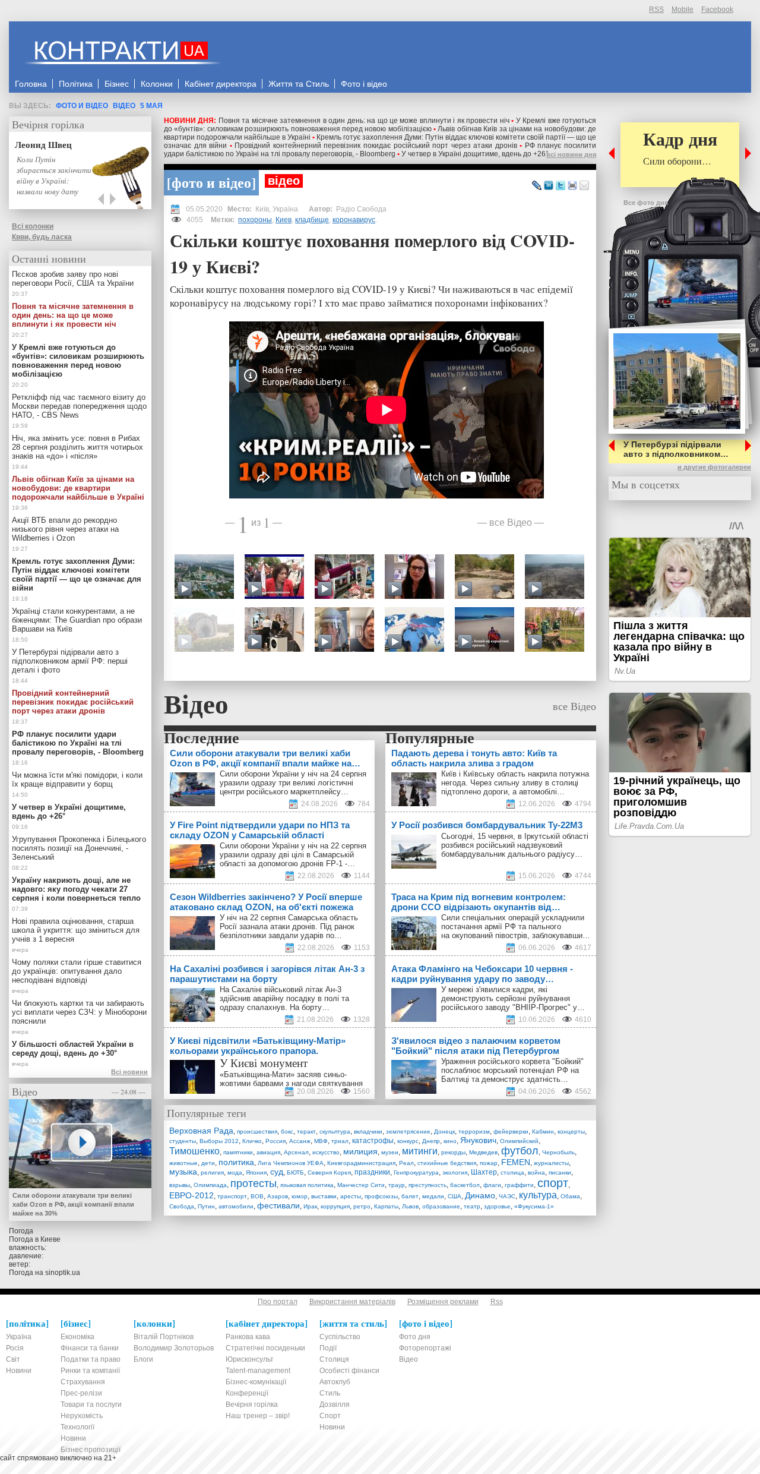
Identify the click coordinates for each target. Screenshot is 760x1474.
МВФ (321, 1141)
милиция (360, 1151)
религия (212, 1172)
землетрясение (408, 1131)
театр (472, 1206)
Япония (256, 1172)
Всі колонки (32, 226)
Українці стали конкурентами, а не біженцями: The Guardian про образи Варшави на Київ (77, 620)
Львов (410, 1206)
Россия (275, 1141)
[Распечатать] (572, 186)
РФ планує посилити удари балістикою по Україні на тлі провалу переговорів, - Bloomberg (380, 149)
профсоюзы (381, 1196)
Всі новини (129, 1071)
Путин (206, 1206)
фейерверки (510, 1131)
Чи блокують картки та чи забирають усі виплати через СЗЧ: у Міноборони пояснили (79, 1012)
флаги (492, 1185)
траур (396, 1185)
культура (538, 1195)
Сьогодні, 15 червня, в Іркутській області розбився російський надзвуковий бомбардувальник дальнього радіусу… (514, 845)
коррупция (335, 1206)
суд (276, 1171)
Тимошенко (194, 1151)
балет (410, 1196)
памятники (238, 1152)
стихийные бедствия (446, 1163)
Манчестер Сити (361, 1185)
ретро (361, 1206)
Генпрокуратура (416, 1172)
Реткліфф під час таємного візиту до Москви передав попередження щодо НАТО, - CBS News (79, 406)
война (536, 1172)
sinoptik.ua (62, 1272)
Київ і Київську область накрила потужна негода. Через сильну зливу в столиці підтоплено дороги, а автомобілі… (515, 782)
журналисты (551, 1163)
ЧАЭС (507, 1196)
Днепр (431, 1141)
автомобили (236, 1206)
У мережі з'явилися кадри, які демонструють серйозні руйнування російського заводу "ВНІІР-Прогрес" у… (513, 998)
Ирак (310, 1206)
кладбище (312, 220)
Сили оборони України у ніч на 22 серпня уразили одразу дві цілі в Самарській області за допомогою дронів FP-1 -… (293, 854)
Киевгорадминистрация (361, 1163)
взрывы (179, 1185)
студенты (182, 1141)
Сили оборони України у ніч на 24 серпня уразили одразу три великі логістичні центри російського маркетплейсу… (293, 782)
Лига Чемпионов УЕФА (291, 1163)
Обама (570, 1196)
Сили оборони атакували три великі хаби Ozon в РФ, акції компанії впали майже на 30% (73, 1204)
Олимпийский (519, 1141)
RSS (656, 9)
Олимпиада (210, 1185)
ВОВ (257, 1196)
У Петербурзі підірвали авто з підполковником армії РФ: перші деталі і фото (70, 661)
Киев (284, 220)
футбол (520, 1151)
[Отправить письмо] (584, 186)
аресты (350, 1196)
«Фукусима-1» (534, 1206)
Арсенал (296, 1152)
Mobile (683, 9)
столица (512, 1172)
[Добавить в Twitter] (560, 186)
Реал (406, 1163)
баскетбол (465, 1185)
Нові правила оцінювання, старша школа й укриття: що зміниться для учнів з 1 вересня (76, 930)
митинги (420, 1151)
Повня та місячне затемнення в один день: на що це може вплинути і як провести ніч (363, 120)
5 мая (151, 106)
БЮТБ (295, 1172)
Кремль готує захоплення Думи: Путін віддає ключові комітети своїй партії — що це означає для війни (76, 574)
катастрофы (373, 1141)
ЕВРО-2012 (191, 1195)
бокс (287, 1131)
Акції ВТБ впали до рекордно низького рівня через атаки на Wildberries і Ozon (65, 529)
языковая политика (307, 1185)
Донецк (444, 1131)
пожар (489, 1163)
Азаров (277, 1196)
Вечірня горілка (48, 124)
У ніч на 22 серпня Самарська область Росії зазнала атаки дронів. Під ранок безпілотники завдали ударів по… (289, 926)
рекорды (453, 1152)
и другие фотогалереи (714, 467)
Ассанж (300, 1141)
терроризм (474, 1131)
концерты (571, 1131)
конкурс (408, 1141)
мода (234, 1172)
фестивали (278, 1205)
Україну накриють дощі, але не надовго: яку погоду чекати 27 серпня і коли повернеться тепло (76, 889)
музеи (389, 1152)
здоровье (497, 1206)
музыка (183, 1171)
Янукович (478, 1140)
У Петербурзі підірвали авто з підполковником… (676, 449)
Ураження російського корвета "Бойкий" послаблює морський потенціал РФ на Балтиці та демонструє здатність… (512, 1070)
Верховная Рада (201, 1130)
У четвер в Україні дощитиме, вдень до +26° (475, 154)
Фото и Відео (82, 106)
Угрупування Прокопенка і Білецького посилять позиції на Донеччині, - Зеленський (79, 848)
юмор (300, 1196)
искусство (326, 1152)
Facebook (717, 9)
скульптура (334, 1131)
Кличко (252, 1141)
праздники (372, 1172)
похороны (255, 220)
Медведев (483, 1152)
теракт (306, 1131)
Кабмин (543, 1131)
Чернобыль (558, 1152)
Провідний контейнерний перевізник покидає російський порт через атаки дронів (376, 145)
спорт (552, 1182)
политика (236, 1162)
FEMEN (515, 1162)
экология (454, 1172)
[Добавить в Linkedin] (548, 186)
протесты (253, 1183)
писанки (560, 1172)
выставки (324, 1196)
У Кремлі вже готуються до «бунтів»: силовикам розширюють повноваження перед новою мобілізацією (380, 124)
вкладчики (368, 1131)
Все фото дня (645, 202)
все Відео (510, 522)
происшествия (257, 1131)
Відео (124, 106)
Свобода (181, 1206)
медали (433, 1196)
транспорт (232, 1196)
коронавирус (353, 220)
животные (183, 1163)
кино (450, 1141)
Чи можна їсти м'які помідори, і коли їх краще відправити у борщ (77, 779)
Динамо (480, 1195)
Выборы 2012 (219, 1141)
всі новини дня (571, 154)
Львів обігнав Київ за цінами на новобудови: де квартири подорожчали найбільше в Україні (78, 488)
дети (208, 1163)
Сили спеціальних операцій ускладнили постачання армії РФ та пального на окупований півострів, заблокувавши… (515, 926)
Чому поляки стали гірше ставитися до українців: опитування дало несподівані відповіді (76, 971)
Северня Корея (329, 1172)
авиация (268, 1152)
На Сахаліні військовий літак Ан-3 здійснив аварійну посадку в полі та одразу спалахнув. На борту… (284, 998)
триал (340, 1141)
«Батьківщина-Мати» (257, 1074)
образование (441, 1206)
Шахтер (484, 1172)
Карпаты (386, 1206)
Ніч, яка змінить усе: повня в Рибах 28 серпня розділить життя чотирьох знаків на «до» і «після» (77, 447)
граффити (519, 1185)
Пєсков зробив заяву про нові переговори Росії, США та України (73, 279)
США (454, 1196)
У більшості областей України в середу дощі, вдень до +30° (73, 1049)
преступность (427, 1185)
